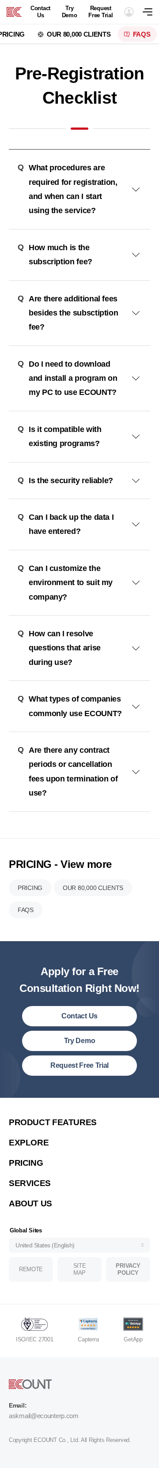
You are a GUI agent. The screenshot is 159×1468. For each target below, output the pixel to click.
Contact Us (40, 12)
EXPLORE (29, 1142)
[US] (14, 12)
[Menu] (151, 12)
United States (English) (45, 1245)
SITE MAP (79, 1269)
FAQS (142, 34)
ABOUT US (30, 1203)
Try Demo (69, 12)
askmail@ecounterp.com (44, 1415)
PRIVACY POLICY (128, 1269)
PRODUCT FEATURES (53, 1122)
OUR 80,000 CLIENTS (79, 34)
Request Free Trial (100, 12)
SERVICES (30, 1183)
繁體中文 (30, 1109)
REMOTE (31, 1269)
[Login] (129, 12)
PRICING (30, 887)
